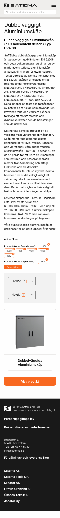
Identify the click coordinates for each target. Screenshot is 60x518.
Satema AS (12, 470)
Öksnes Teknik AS (17, 495)
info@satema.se (14, 450)
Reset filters (13, 267)
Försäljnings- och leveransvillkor (26, 457)
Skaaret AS (12, 483)
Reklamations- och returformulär (27, 427)
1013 (9, 255)
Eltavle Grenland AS (18, 489)
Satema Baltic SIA (16, 477)
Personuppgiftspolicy (19, 419)
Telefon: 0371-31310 (17, 446)
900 (20, 251)
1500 (9, 251)
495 (43, 261)
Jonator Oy (12, 501)
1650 (44, 246)
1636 (42, 251)
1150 (31, 251)
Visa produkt (30, 381)
